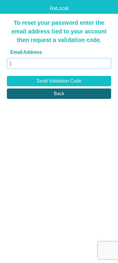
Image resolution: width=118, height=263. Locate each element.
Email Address (26, 52)
